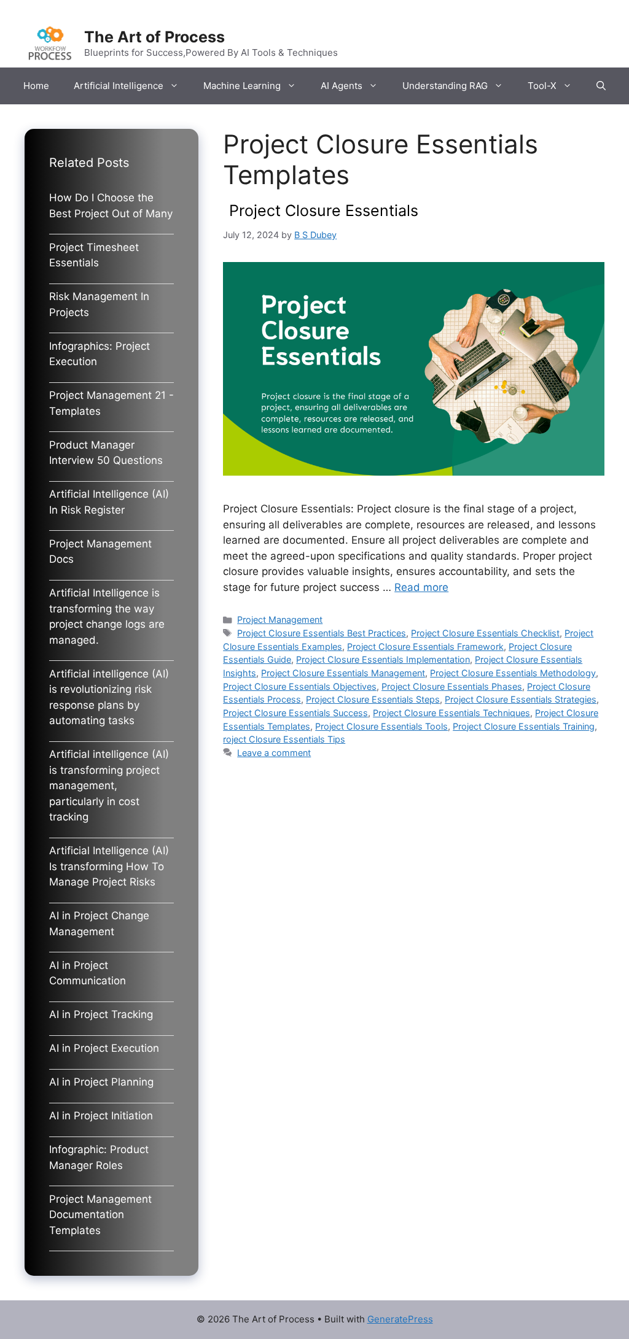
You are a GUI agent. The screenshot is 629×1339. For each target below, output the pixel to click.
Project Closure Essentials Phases (451, 686)
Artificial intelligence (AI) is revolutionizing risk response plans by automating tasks (109, 697)
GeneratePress (400, 1319)
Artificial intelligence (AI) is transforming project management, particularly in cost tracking (109, 785)
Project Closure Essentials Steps (373, 699)
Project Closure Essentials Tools (381, 726)
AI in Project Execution (104, 1048)
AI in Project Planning (101, 1082)
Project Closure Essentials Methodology (513, 673)
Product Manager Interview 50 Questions (106, 453)
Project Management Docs (100, 552)
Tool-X (542, 85)
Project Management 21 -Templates (111, 403)
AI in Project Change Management (99, 923)
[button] (601, 86)
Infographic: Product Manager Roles (99, 1157)
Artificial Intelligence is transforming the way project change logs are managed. (107, 616)
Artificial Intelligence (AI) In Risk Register (109, 502)
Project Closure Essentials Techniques (451, 713)
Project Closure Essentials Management (343, 673)
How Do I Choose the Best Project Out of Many (111, 205)
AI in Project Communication (87, 973)
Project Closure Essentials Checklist (485, 633)
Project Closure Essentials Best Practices (321, 633)
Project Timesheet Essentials (94, 255)
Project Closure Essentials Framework (425, 646)
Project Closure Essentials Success (295, 713)
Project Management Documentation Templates (100, 1215)
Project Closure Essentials (323, 210)
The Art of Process (154, 37)
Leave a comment (274, 752)
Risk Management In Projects (99, 304)
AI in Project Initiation (101, 1115)
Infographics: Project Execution (99, 354)
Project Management (279, 619)
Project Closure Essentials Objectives (300, 686)
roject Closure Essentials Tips (284, 739)
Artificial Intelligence (118, 85)
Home (36, 85)
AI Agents (341, 85)
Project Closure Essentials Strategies (520, 699)
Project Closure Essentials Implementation (383, 659)
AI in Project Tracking (101, 1014)
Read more (421, 587)
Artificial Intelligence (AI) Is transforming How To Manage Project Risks (109, 866)
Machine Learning (242, 85)
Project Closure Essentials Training (524, 726)
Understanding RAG (445, 85)
